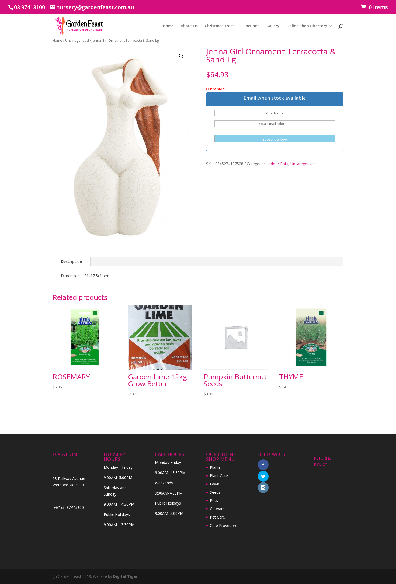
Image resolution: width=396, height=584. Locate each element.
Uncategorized (77, 40)
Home (168, 26)
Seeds (215, 492)
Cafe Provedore (223, 525)
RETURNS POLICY (322, 461)
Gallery (272, 26)
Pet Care (217, 517)
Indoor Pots (278, 163)
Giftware (217, 508)
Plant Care (219, 475)
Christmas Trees (219, 26)
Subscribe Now (274, 139)
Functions (250, 26)
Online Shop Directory (306, 26)
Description (71, 261)
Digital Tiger (125, 576)
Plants (215, 467)
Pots (214, 500)
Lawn (214, 483)
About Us (189, 26)
